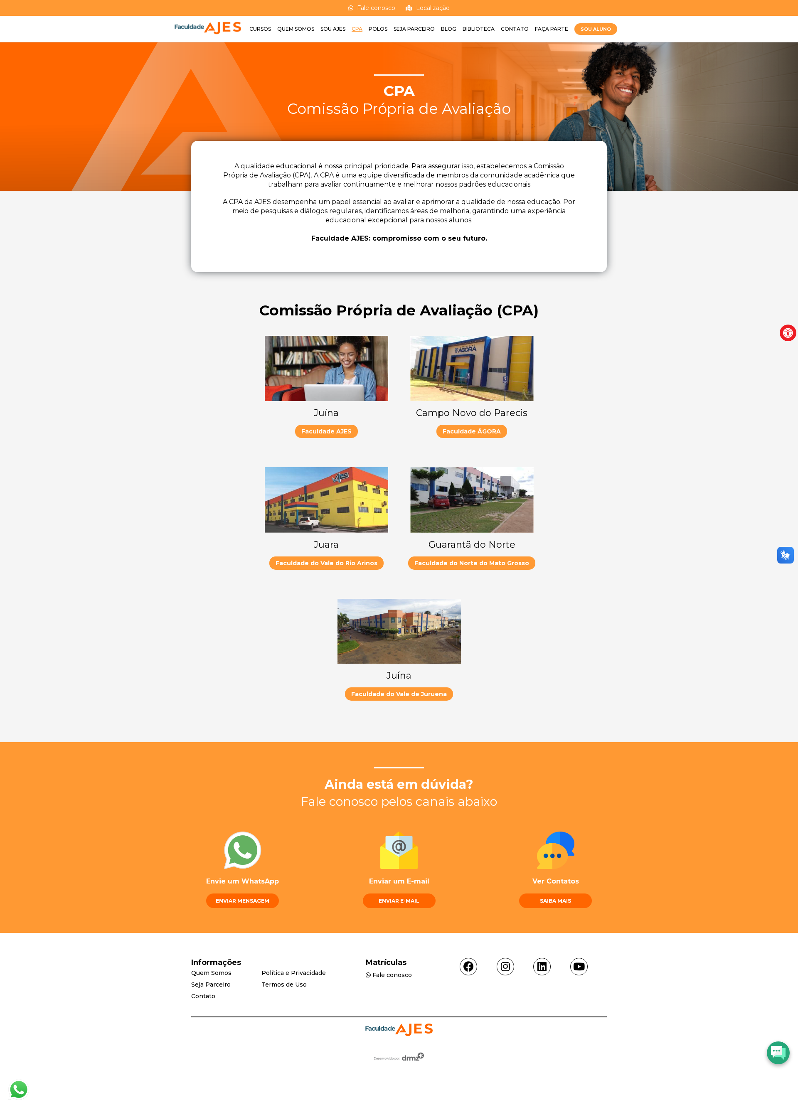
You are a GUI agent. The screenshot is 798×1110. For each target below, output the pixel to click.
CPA (357, 29)
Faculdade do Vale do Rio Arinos (326, 563)
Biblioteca (479, 29)
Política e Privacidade (293, 973)
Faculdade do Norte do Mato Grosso (471, 563)
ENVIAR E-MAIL (399, 901)
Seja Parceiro (414, 29)
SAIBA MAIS (555, 901)
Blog (448, 29)
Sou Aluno (596, 29)
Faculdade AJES (326, 431)
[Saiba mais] (18, 1098)
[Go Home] (399, 1030)
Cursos (260, 29)
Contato (515, 29)
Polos (378, 29)
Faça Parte (551, 29)
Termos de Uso (284, 984)
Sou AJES (332, 29)
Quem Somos (295, 29)
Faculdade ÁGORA (472, 431)
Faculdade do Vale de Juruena (399, 694)
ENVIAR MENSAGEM (242, 901)
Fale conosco (375, 8)
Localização (432, 8)
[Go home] (208, 38)
